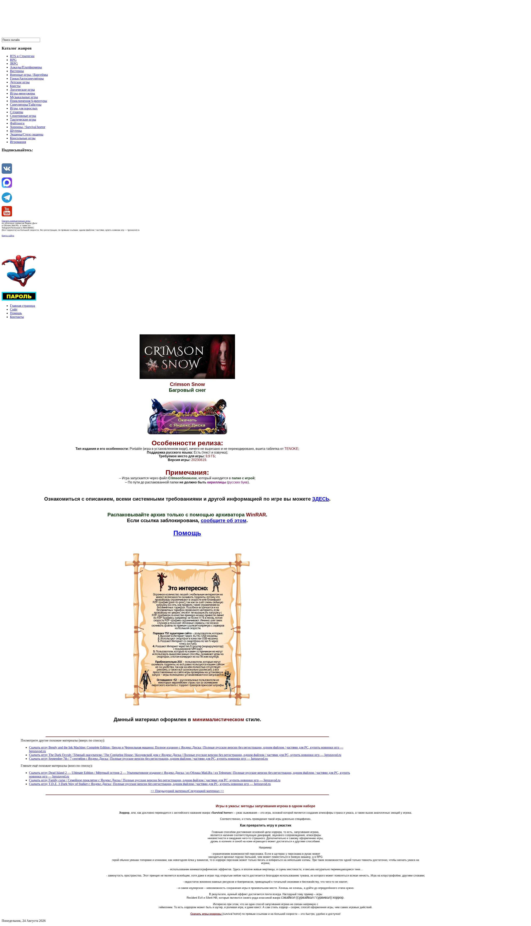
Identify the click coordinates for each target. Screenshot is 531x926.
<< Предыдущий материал (169, 791)
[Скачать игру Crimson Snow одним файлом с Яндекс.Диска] (187, 433)
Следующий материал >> (206, 791)
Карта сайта (8, 235)
